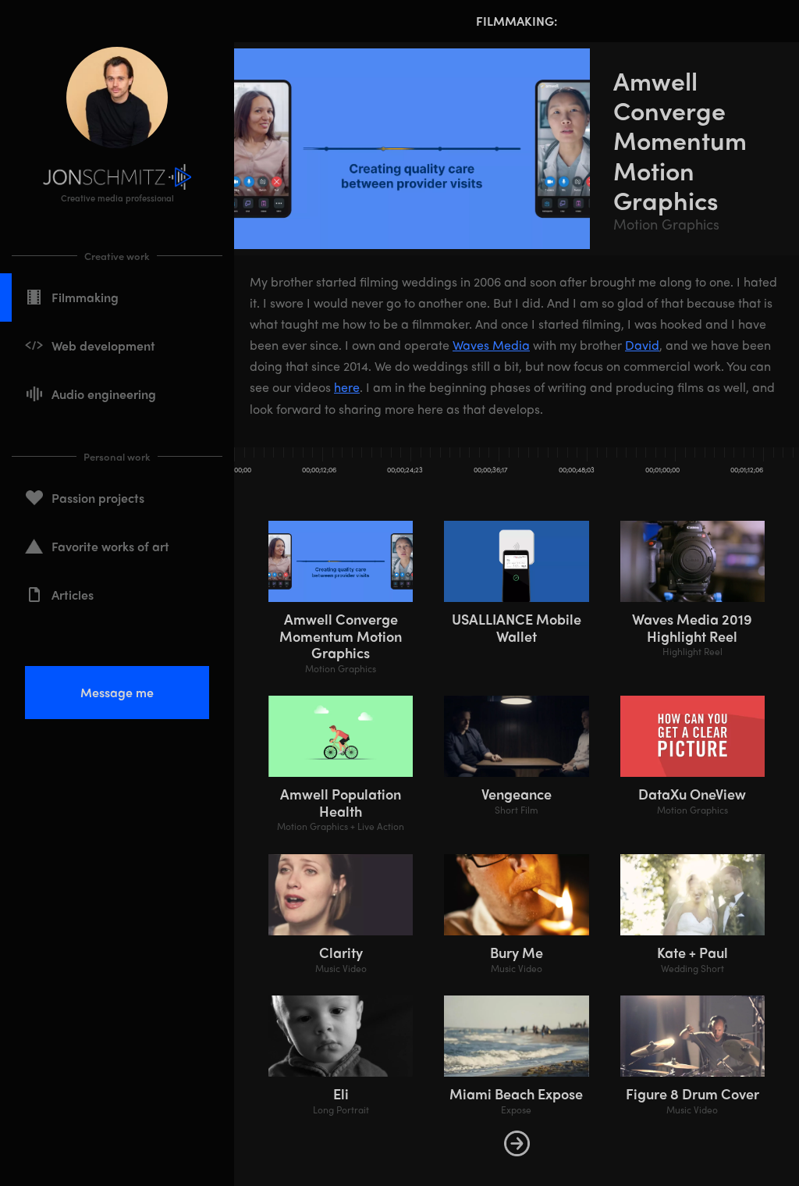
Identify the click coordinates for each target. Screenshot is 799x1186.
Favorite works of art (110, 546)
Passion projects (97, 498)
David (642, 345)
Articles (72, 595)
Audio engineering (103, 394)
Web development (103, 345)
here (347, 387)
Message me (117, 692)
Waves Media (491, 345)
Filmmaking (85, 297)
